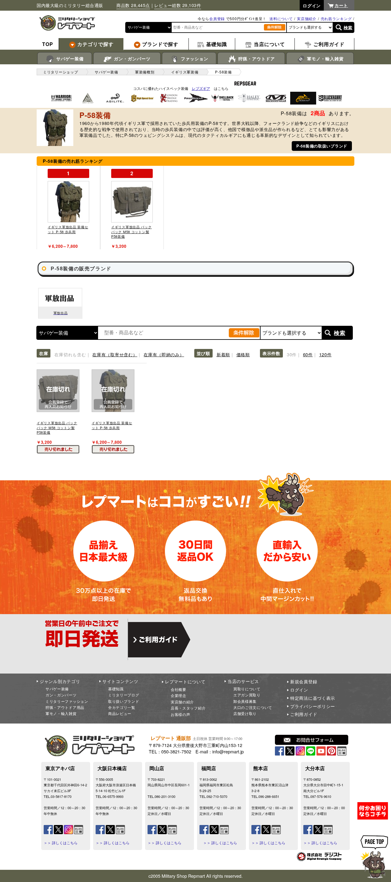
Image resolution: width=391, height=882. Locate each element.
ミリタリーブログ (123, 694)
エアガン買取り (247, 694)
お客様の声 (180, 714)
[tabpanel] (68, 207)
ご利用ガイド (303, 714)
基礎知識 (116, 688)
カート (341, 5)
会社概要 (178, 689)
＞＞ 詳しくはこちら (61, 842)
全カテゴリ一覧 (121, 707)
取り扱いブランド (123, 701)
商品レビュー (119, 713)
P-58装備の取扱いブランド (321, 146)
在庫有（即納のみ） (164, 354)
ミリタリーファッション (67, 701)
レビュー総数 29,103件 (177, 5)
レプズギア (201, 88)
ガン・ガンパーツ (131, 58)
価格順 (243, 354)
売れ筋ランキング (336, 18)
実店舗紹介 (306, 18)
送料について (281, 18)
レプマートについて (185, 681)
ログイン (299, 690)
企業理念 (178, 695)
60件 (308, 354)
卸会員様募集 (245, 701)
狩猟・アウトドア (256, 58)
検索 (348, 27)
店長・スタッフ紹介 (188, 707)
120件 (325, 354)
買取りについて (247, 688)
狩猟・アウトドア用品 (65, 707)
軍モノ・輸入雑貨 (324, 58)
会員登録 (217, 18)
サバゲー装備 (69, 58)
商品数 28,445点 (133, 5)
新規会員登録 (303, 681)
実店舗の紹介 (182, 701)
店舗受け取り (245, 713)
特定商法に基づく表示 (312, 698)
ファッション (193, 58)
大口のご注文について (252, 707)
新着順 (223, 354)
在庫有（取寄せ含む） (114, 354)
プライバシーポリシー (312, 706)
